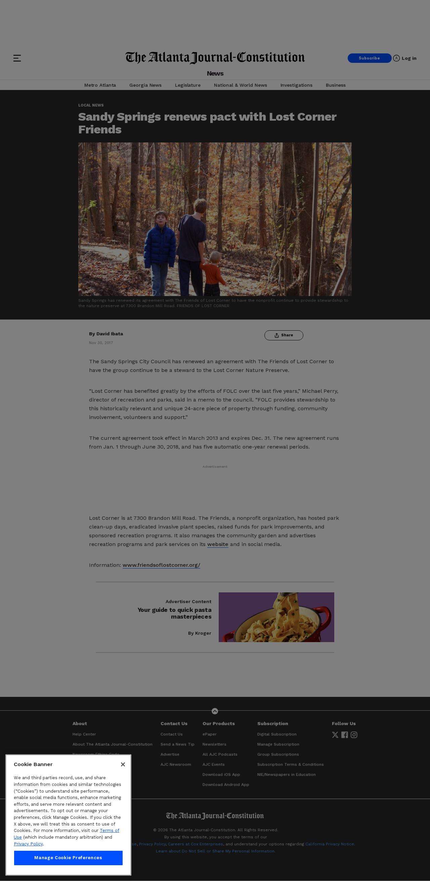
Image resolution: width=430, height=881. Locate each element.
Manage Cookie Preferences (68, 858)
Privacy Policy (28, 843)
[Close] (123, 764)
